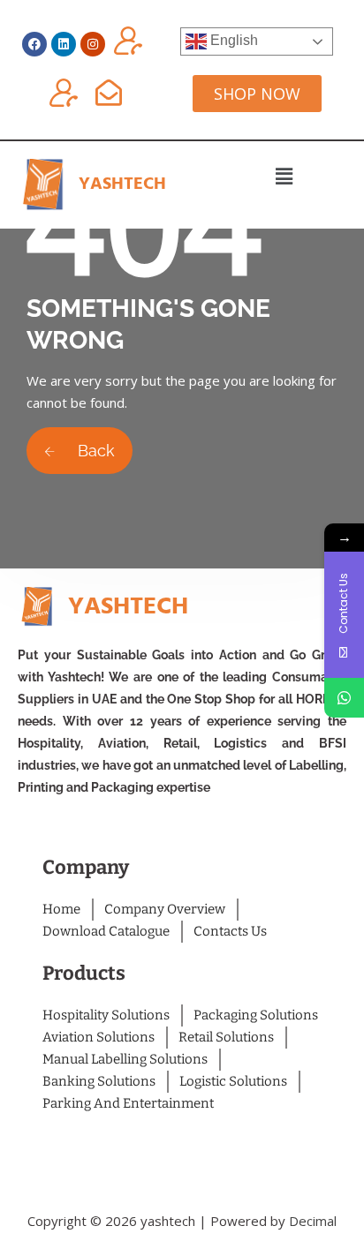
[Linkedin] (63, 44)
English (232, 40)
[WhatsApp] (344, 698)
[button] (284, 175)
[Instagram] (92, 44)
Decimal (313, 1221)
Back (94, 450)
